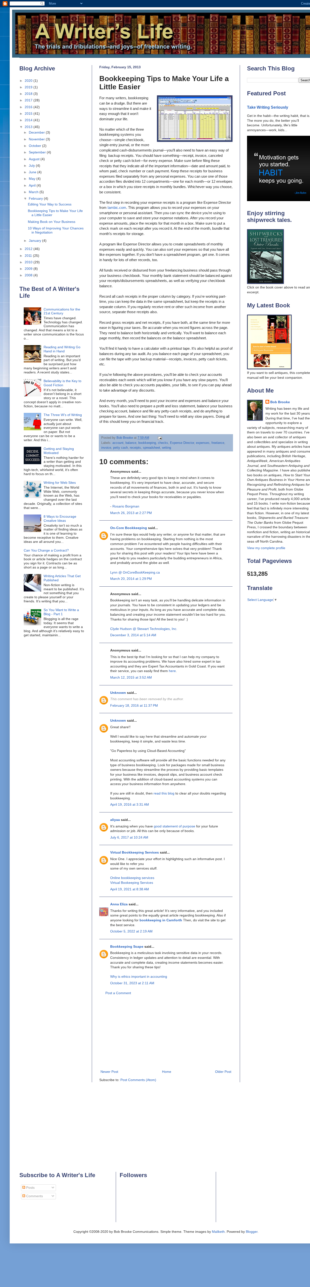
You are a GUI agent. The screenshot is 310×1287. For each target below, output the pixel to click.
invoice (106, 447)
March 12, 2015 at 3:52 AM (131, 677)
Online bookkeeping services (132, 878)
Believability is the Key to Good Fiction (62, 383)
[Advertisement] (166, 1032)
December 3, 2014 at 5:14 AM (133, 635)
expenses (202, 443)
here (172, 671)
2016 (29, 107)
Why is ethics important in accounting (138, 976)
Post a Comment (118, 993)
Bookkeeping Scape (126, 946)
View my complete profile (266, 548)
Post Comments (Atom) (138, 1080)
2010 (29, 262)
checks (163, 443)
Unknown (118, 693)
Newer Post (109, 1072)
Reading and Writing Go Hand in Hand (62, 349)
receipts (135, 447)
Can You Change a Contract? (46, 550)
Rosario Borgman (125, 506)
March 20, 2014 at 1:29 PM (131, 579)
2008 (29, 275)
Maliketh (218, 1232)
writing (166, 447)
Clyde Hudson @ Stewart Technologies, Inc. (143, 629)
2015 (29, 113)
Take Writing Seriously (267, 107)
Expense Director (182, 443)
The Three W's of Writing (63, 415)
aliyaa (115, 820)
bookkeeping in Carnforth (161, 920)
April (33, 185)
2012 (29, 249)
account (118, 443)
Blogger (251, 1232)
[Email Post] (159, 437)
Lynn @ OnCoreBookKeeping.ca (135, 572)
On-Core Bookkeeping (128, 528)
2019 (29, 87)
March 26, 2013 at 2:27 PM (131, 513)
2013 (29, 127)
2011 (29, 255)
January (35, 240)
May (32, 179)
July (32, 165)
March (34, 192)
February (36, 198)
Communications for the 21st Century (62, 311)
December (37, 132)
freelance (217, 443)
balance (130, 443)
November (37, 139)
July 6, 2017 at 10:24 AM (129, 837)
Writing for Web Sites (60, 483)
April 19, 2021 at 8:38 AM (129, 889)
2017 (29, 100)
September (38, 152)
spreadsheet (151, 447)
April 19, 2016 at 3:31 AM (129, 804)
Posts (30, 1187)
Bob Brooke (280, 402)
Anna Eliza (119, 904)
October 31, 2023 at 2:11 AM (132, 983)
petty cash (120, 447)
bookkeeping (147, 443)
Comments (34, 1196)
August (34, 159)
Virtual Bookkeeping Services (134, 852)
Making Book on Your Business (51, 222)
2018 (29, 94)
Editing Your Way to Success (49, 204)
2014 (29, 120)
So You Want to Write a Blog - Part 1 (61, 612)
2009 (29, 269)
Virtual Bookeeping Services (131, 883)
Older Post (223, 1072)
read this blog (164, 793)
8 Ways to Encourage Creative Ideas (60, 518)
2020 (29, 81)
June (33, 172)
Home (166, 1072)
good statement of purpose (174, 826)
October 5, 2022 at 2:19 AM (131, 931)
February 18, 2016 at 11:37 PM (134, 705)
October (35, 146)
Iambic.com (117, 207)
